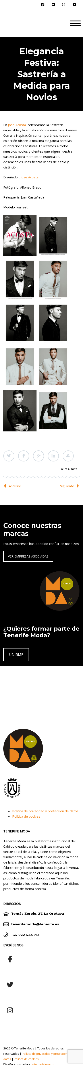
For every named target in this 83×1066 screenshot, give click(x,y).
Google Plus (38, 455)
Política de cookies (26, 816)
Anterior (15, 486)
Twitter (8, 455)
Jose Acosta (16, 125)
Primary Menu (75, 23)
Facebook (23, 455)
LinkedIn (53, 455)
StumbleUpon (68, 455)
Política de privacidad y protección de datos (45, 811)
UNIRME (16, 654)
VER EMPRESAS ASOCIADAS (28, 556)
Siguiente (67, 486)
